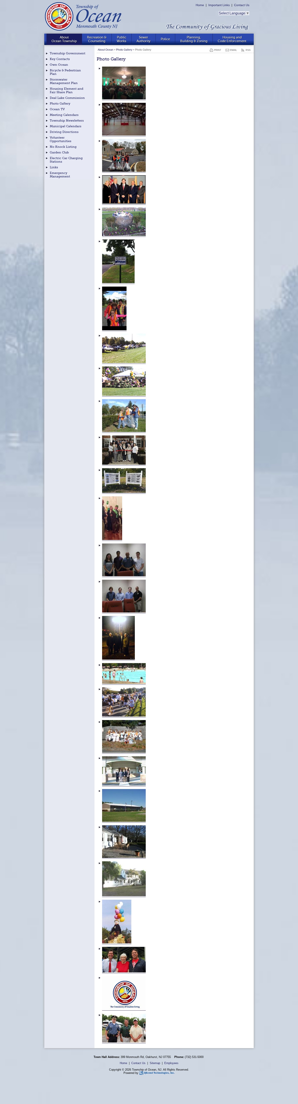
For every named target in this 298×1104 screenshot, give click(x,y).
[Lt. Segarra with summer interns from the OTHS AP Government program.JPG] (124, 575)
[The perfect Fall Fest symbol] (116, 942)
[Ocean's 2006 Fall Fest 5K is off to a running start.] (124, 715)
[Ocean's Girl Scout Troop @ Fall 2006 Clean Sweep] (124, 752)
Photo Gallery (124, 49)
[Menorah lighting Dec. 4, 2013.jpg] (118, 658)
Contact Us (241, 5)
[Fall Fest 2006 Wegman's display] (124, 395)
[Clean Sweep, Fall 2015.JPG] (124, 171)
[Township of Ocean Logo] (124, 1009)
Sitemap (155, 1063)
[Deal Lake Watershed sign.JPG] (118, 282)
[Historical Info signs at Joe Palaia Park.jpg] (124, 492)
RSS (248, 50)
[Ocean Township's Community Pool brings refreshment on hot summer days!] (124, 683)
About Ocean (105, 49)
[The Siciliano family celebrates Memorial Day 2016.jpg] (124, 971)
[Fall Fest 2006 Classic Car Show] (124, 362)
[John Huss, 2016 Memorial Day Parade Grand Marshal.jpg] (112, 539)
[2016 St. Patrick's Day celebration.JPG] (124, 98)
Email (233, 50)
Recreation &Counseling (96, 39)
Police (165, 39)
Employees (171, 1063)
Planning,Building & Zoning (193, 39)
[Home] (83, 31)
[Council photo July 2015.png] (124, 203)
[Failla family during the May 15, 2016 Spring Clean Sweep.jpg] (114, 329)
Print (217, 50)
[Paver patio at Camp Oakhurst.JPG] (124, 857)
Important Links (219, 5)
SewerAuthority (144, 39)
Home (200, 5)
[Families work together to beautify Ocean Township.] (124, 431)
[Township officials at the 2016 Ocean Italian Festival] (124, 1041)
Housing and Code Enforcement (232, 39)
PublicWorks (121, 39)
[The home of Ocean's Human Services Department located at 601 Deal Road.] (124, 895)
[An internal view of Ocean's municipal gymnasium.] (124, 134)
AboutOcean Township (64, 39)
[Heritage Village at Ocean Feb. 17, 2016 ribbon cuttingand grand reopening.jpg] (124, 464)
